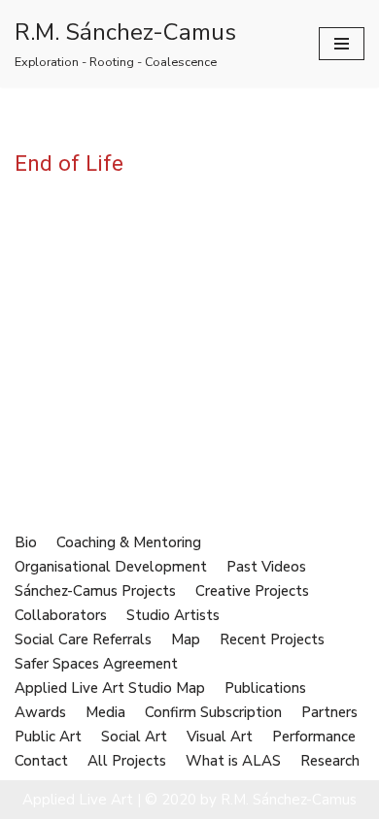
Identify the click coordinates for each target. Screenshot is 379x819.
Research (330, 760)
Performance (314, 736)
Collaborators (61, 615)
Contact (41, 760)
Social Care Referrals (83, 639)
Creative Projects (252, 591)
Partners (329, 712)
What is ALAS (233, 760)
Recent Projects (272, 639)
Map (185, 639)
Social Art (134, 736)
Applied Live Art (77, 799)
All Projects (126, 760)
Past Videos (266, 566)
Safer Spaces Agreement (96, 663)
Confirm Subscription (213, 712)
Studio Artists (173, 615)
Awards (40, 712)
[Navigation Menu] (341, 43)
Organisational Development (111, 566)
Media (105, 712)
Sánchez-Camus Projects (95, 591)
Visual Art (220, 736)
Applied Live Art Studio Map (110, 688)
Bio (26, 542)
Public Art (48, 736)
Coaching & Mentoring (128, 542)
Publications (265, 688)
